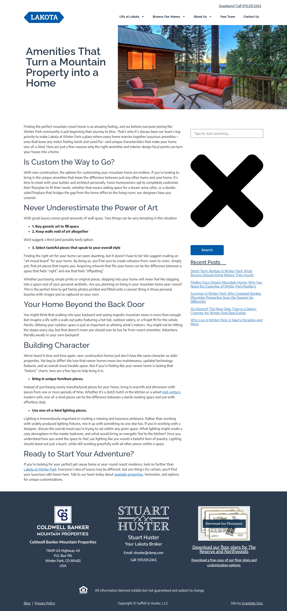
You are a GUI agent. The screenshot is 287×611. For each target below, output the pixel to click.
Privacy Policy (45, 603)
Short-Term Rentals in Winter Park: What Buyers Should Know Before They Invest (222, 273)
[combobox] (227, 133)
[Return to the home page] (44, 17)
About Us (200, 16)
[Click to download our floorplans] (224, 523)
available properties (128, 474)
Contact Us (251, 16)
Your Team (227, 16)
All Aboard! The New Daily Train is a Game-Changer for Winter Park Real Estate (224, 311)
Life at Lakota (129, 16)
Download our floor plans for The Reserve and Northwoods (224, 549)
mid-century (171, 392)
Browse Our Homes (166, 16)
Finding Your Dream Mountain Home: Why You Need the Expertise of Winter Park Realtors (226, 284)
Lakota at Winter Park (40, 469)
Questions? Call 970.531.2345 (240, 6)
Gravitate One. (252, 603)
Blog (27, 603)
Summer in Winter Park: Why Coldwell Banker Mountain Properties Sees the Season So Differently (226, 298)
